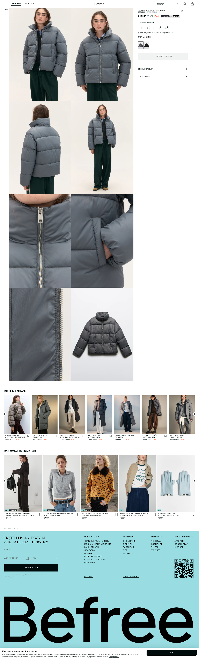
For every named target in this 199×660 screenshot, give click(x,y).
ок (171, 652)
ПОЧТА (7, 550)
